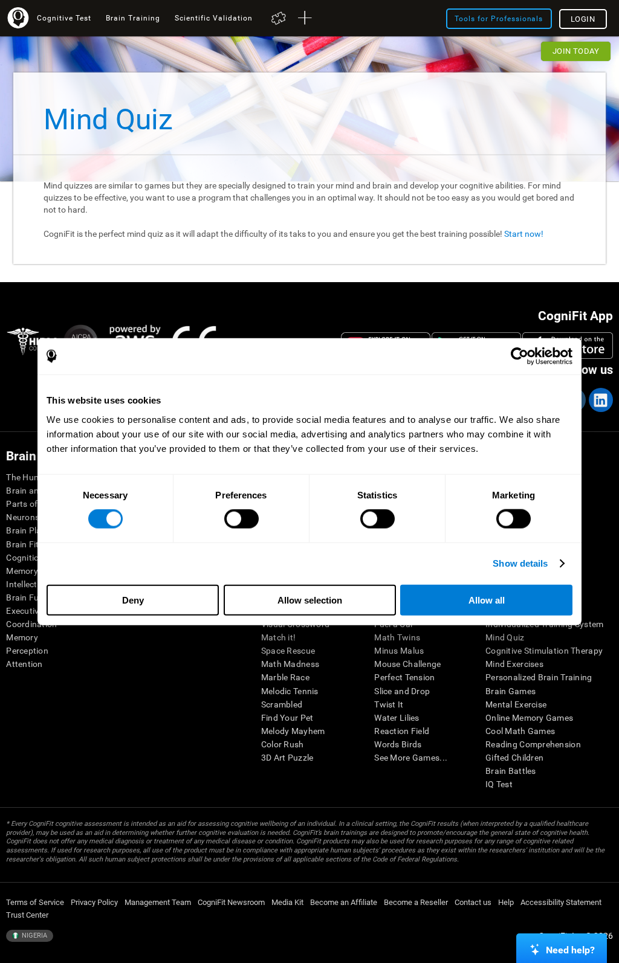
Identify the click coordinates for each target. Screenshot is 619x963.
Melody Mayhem (293, 731)
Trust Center (27, 915)
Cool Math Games (520, 731)
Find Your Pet (287, 718)
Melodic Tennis (290, 691)
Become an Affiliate (343, 902)
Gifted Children (514, 757)
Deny (133, 599)
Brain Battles (510, 771)
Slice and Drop (402, 691)
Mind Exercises (514, 664)
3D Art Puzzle (287, 757)
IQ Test (499, 784)
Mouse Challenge (407, 664)
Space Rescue (288, 650)
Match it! (278, 637)
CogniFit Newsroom (231, 902)
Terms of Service (35, 902)
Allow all (486, 599)
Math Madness (290, 664)
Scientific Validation (214, 17)
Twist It (388, 704)
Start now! (523, 234)
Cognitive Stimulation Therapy (544, 650)
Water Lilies (396, 718)
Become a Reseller (416, 902)
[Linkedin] (600, 400)
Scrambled (282, 704)
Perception (27, 650)
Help (506, 902)
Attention (24, 664)
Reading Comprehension (533, 744)
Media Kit (287, 902)
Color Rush (282, 744)
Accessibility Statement (560, 902)
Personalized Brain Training (538, 677)
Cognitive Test (64, 17)
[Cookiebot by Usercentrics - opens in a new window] (519, 356)
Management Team (158, 902)
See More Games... (410, 757)
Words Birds (397, 744)
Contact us (473, 902)
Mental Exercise (515, 704)
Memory (22, 637)
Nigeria (33, 935)
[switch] (241, 519)
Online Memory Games (529, 718)
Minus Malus (399, 650)
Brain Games (510, 691)
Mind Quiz (505, 637)
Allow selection (309, 599)
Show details (520, 563)
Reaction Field (401, 731)
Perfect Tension (404, 677)
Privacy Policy (94, 902)
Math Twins (397, 637)
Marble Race (285, 677)
